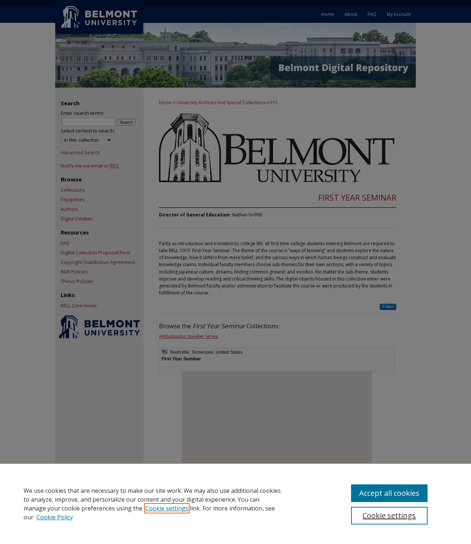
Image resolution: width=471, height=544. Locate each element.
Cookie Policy (54, 517)
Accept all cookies (389, 493)
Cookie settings (166, 508)
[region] (235, 503)
